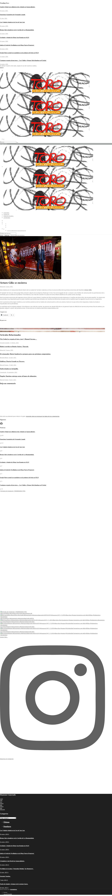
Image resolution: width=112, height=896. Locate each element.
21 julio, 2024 (3, 18)
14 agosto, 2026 (4, 64)
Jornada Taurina (8, 216)
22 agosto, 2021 (4, 865)
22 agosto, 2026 (4, 33)
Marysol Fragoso (4, 365)
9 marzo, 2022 (9, 350)
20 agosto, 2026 (4, 49)
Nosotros (6, 212)
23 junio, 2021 (4, 872)
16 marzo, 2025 (4, 10)
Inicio (1, 235)
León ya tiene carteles (5, 331)
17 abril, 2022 (12, 365)
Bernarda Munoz (4, 357)
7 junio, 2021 (3, 880)
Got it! (2, 67)
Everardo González (4, 342)
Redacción (2, 286)
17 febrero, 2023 (14, 342)
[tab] (54, 822)
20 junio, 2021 (4, 887)
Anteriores (7, 217)
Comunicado (3, 372)
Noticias (7, 235)
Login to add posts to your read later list (16, 230)
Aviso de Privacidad (8, 894)
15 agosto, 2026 (4, 56)
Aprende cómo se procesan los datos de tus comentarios (42, 416)
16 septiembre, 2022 (12, 372)
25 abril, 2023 (12, 357)
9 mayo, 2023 (12, 379)
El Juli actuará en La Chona (7, 328)
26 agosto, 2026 (4, 26)
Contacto (6, 214)
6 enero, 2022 (9, 286)
